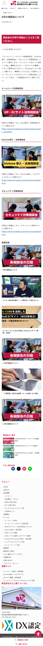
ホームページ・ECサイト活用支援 (16, 523)
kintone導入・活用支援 (13, 530)
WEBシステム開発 (11, 533)
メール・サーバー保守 (12, 545)
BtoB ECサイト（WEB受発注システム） (19, 527)
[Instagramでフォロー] (24, 469)
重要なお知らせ (7, 12)
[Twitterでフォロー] (19, 469)
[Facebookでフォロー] (13, 469)
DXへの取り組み (10, 505)
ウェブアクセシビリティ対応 (14, 542)
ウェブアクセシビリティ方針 (14, 508)
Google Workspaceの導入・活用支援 (18, 539)
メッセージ (8, 496)
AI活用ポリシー (10, 511)
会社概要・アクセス (11, 499)
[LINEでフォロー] (30, 469)
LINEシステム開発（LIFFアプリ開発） (18, 536)
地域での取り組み (11, 502)
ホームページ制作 (11, 520)
